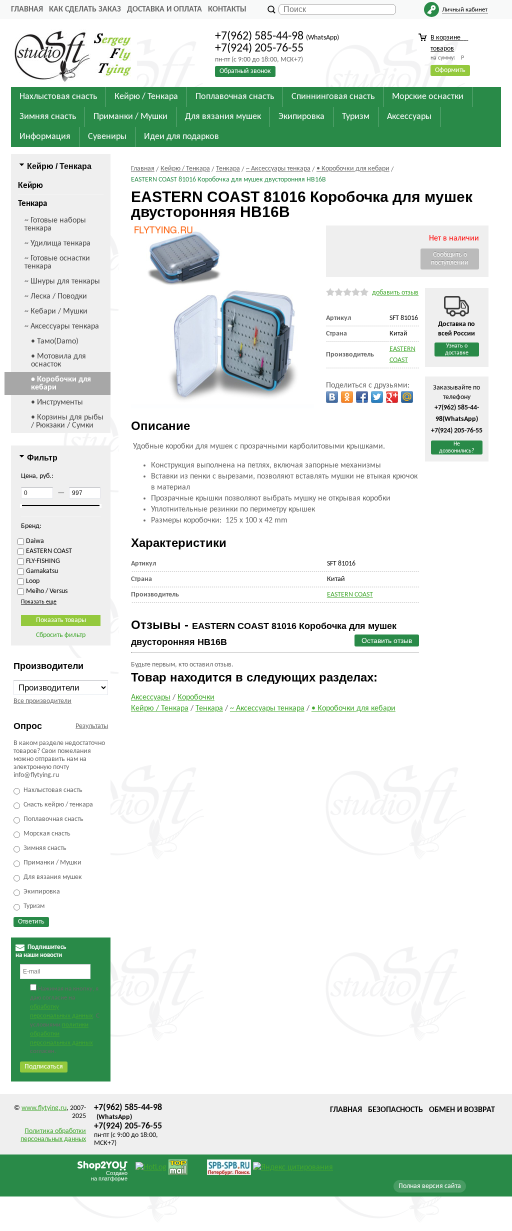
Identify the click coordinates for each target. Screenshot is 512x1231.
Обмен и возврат (462, 1110)
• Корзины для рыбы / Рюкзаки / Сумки (67, 422)
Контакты (227, 10)
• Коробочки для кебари (61, 384)
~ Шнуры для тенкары (62, 282)
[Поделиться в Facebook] (362, 397)
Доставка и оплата (164, 10)
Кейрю (30, 186)
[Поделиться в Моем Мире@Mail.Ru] (407, 397)
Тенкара (32, 204)
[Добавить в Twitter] (377, 397)
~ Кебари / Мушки (56, 312)
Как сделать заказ (85, 10)
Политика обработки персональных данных (53, 1135)
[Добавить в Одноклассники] (347, 397)
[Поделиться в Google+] (392, 397)
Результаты (92, 726)
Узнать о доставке (456, 349)
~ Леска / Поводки (55, 296)
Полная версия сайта (429, 1186)
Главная (27, 10)
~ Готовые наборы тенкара (55, 224)
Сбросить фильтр (61, 635)
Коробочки (196, 698)
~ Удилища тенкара (57, 244)
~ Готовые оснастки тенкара (57, 262)
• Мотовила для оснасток (58, 360)
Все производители (43, 701)
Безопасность (395, 1110)
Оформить (450, 70)
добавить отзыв (395, 292)
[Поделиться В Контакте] (332, 397)
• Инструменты (57, 402)
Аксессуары (150, 698)
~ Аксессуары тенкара (61, 326)
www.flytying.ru (44, 1108)
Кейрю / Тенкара (159, 708)
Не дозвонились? (456, 447)
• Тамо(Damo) (54, 342)
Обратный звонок (245, 71)
